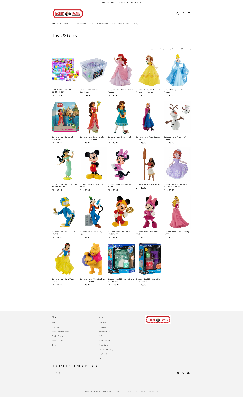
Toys (53, 323)
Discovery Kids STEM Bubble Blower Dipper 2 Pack (121, 280)
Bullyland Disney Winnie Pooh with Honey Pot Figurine (93, 280)
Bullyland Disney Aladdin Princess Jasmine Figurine (64, 185)
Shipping (102, 327)
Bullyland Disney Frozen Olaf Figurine (175, 138)
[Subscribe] (94, 373)
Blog (54, 345)
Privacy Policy (104, 340)
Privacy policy (140, 391)
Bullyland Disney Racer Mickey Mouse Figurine (119, 233)
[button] (54, 23)
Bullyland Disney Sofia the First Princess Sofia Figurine (175, 185)
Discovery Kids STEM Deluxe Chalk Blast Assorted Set (148, 280)
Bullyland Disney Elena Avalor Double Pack (63, 138)
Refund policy (128, 391)
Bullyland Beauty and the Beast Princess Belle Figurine (148, 91)
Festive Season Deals (60, 336)
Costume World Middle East (99, 391)
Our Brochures (104, 331)
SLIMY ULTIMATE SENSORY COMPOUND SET (61, 91)
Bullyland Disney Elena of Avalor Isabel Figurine (120, 138)
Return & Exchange (106, 349)
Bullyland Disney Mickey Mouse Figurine (91, 185)
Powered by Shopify (115, 391)
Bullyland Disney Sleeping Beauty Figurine (176, 233)
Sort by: (154, 49)
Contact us (103, 358)
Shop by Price (57, 340)
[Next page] (132, 297)
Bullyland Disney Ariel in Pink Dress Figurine (121, 91)
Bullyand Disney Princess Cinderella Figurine (177, 91)
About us (102, 323)
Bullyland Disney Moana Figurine (148, 184)
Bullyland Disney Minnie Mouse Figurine (119, 185)
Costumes (56, 327)
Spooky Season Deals (60, 331)
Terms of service (152, 391)
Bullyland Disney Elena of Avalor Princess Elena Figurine (92, 138)
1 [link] (111, 297)
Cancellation (104, 345)
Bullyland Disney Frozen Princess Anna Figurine (148, 138)
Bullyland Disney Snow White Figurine (63, 280)
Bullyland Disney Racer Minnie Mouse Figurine (147, 233)
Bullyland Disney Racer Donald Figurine (63, 233)
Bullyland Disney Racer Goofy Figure (91, 233)
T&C (100, 336)
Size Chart (103, 354)
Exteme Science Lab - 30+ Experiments (89, 91)
